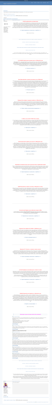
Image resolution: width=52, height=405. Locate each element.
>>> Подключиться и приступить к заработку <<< (30, 215)
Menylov (5, 381)
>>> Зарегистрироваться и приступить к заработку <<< (30, 30)
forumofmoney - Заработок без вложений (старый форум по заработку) (30, 363)
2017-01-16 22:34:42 (17, 381)
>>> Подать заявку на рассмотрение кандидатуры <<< (30, 108)
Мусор (14, 15)
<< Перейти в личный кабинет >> (30, 303)
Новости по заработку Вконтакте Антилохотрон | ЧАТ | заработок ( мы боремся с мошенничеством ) (30, 39)
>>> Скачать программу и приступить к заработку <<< (30, 256)
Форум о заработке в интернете (8, 15)
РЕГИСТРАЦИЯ (15, 329)
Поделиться (13, 381)
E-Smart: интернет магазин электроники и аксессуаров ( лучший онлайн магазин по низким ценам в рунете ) (30, 47)
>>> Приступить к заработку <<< (30, 127)
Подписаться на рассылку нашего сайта (30, 371)
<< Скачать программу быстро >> (30, 237)
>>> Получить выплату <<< (30, 68)
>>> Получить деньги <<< (30, 89)
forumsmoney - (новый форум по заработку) (30, 44)
